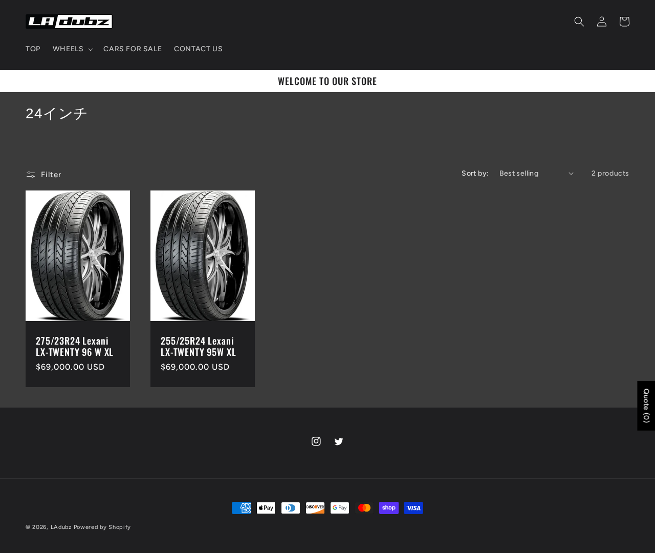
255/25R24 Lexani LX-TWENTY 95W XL (198, 346)
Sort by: (475, 173)
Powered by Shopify (103, 527)
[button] (72, 49)
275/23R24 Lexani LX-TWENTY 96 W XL (75, 346)
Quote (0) (646, 406)
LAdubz (61, 527)
